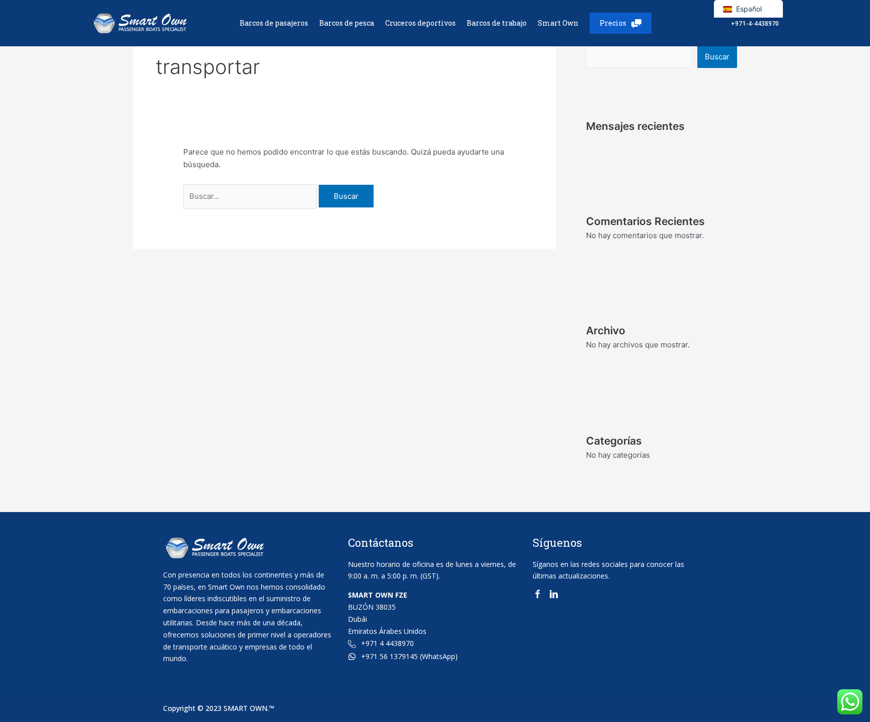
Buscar (717, 56)
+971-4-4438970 (755, 23)
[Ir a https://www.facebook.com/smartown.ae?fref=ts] (537, 596)
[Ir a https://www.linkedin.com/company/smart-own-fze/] (553, 596)
